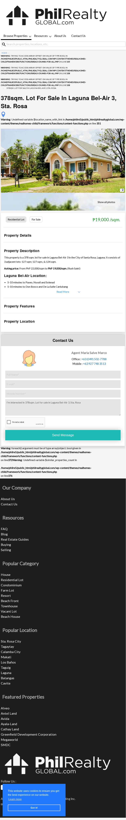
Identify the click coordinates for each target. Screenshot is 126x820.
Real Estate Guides (15, 539)
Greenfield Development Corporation (28, 734)
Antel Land (9, 713)
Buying (6, 545)
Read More (63, 291)
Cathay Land (10, 729)
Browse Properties (15, 36)
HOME (4, 53)
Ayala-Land (9, 724)
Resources (41, 36)
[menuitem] (16, 36)
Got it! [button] (34, 807)
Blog (4, 534)
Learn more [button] (15, 799)
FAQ (4, 529)
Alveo (5, 708)
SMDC (5, 745)
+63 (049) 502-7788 (94, 359)
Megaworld (9, 740)
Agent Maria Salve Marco (89, 353)
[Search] (5, 44)
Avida (5, 719)
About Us (60, 36)
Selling (6, 550)
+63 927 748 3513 (94, 363)
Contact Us (78, 36)
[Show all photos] (63, 160)
